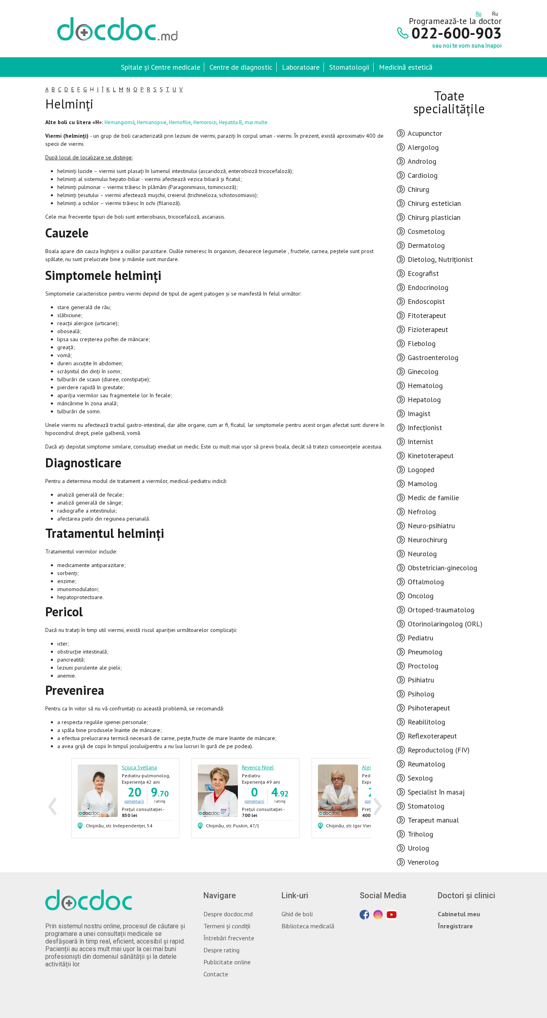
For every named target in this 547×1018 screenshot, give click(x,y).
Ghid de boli (297, 914)
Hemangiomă (120, 122)
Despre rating (221, 950)
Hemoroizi (205, 122)
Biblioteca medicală (308, 926)
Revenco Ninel (258, 768)
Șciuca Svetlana (139, 768)
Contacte (215, 974)
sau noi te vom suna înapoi (467, 45)
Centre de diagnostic (240, 67)
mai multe (256, 122)
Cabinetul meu (459, 914)
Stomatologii (349, 67)
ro (479, 12)
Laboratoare (301, 67)
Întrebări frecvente (228, 938)
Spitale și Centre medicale (160, 67)
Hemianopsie (152, 122)
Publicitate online (227, 962)
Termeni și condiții (226, 926)
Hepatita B (230, 122)
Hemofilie (180, 122)
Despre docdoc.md (228, 914)
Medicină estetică (405, 67)
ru (495, 12)
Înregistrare (455, 926)
